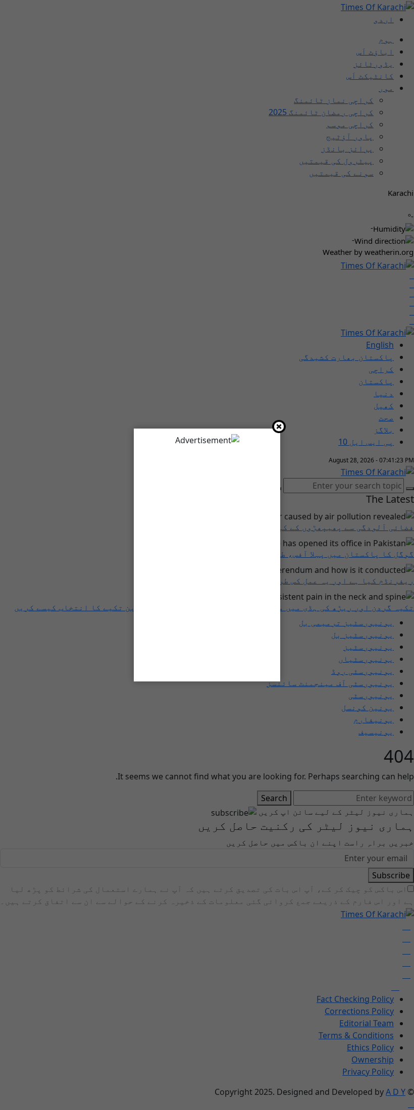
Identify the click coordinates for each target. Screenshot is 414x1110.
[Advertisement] (207, 559)
